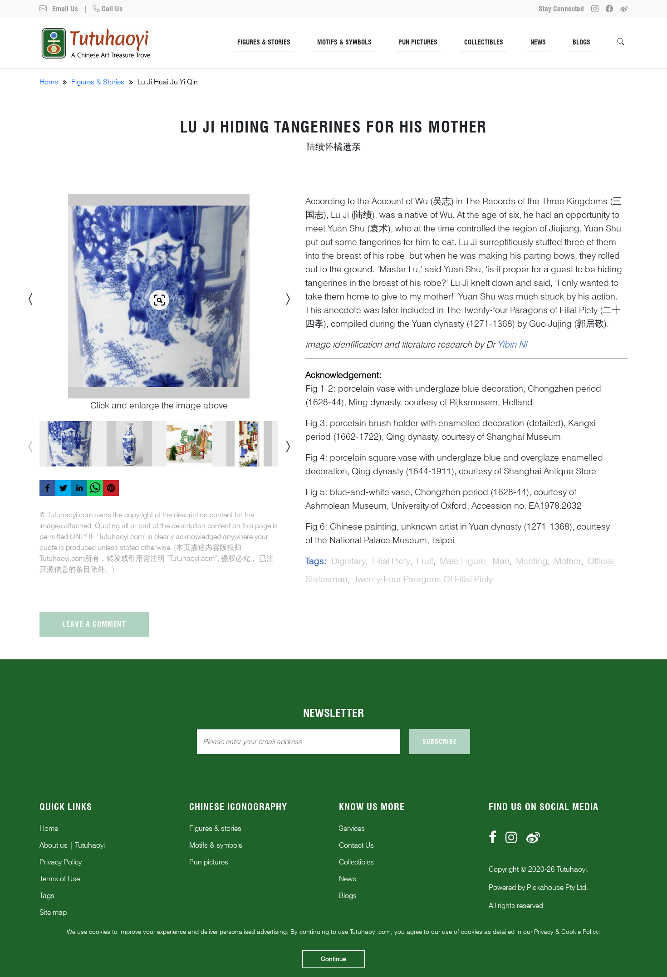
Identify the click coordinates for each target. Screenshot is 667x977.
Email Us (64, 9)
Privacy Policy (60, 862)
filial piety (391, 560)
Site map (53, 912)
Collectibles (483, 42)
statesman (326, 579)
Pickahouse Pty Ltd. (557, 887)
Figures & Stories (263, 42)
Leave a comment (94, 624)
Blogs (581, 42)
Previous (28, 296)
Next (284, 296)
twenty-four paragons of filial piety (423, 579)
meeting (532, 560)
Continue (333, 958)
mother (567, 560)
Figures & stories (215, 828)
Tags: (316, 560)
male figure (463, 560)
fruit (425, 560)
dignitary (348, 560)
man (501, 560)
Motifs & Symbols (344, 42)
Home (48, 82)
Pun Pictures (417, 42)
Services (352, 828)
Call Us (111, 9)
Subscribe (439, 741)
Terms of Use (59, 878)
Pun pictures (208, 862)
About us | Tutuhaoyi (72, 845)
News (538, 42)
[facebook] (47, 488)
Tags (46, 895)
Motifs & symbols (215, 845)
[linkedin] (79, 488)
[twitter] (63, 488)
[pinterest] (111, 488)
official (601, 560)
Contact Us (356, 845)
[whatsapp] (95, 488)
